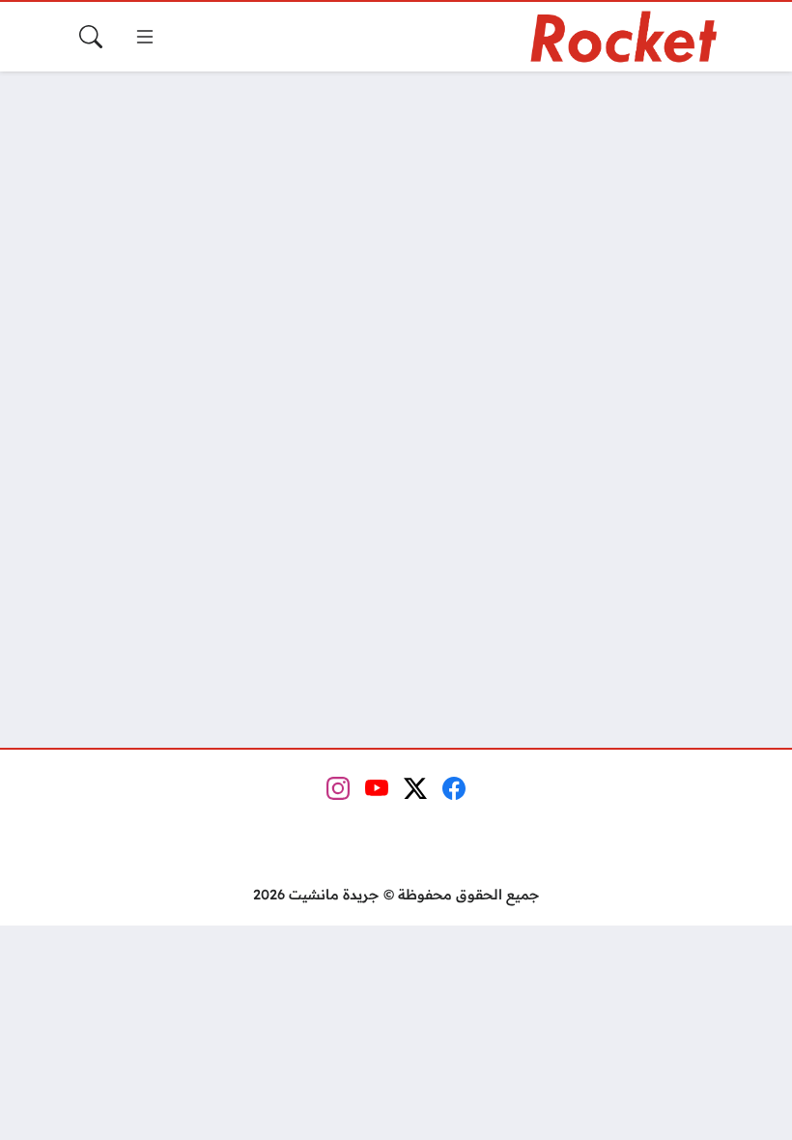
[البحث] (90, 36)
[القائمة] (145, 36)
